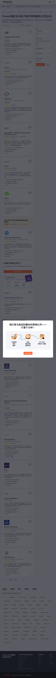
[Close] (51, 322)
